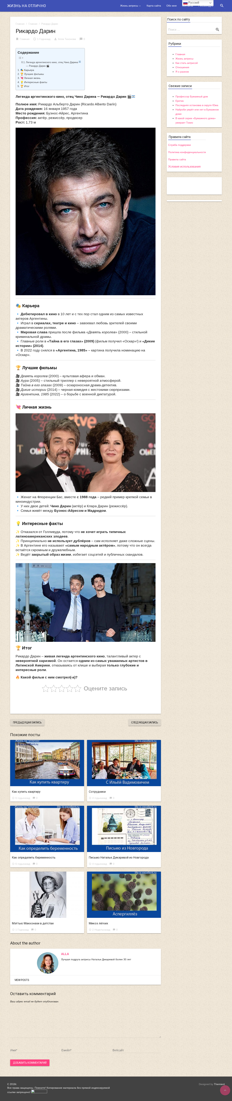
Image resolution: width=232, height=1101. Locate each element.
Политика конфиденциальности (187, 152)
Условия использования (184, 166)
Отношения (182, 67)
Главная (20, 23)
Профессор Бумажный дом (191, 96)
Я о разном (182, 71)
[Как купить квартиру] (47, 763)
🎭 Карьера (27, 70)
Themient (219, 1084)
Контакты (187, 5)
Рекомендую (205, 5)
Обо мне (171, 5)
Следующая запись (144, 722)
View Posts (21, 980)
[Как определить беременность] (47, 829)
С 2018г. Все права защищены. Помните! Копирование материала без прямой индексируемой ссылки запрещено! (58, 1088)
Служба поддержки (179, 144)
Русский (193, 2)
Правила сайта (177, 159)
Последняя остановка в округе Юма (196, 105)
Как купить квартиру (26, 791)
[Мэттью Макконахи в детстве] (47, 895)
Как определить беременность (33, 857)
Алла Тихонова (67, 39)
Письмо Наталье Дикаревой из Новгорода (119, 857)
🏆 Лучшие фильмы (32, 74)
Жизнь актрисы (129, 5)
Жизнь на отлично (26, 6)
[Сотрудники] (124, 763)
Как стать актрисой (186, 62)
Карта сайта (154, 5)
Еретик (179, 100)
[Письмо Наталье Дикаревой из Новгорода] (124, 829)
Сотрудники (97, 791)
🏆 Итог (24, 86)
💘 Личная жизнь (30, 78)
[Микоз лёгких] (124, 895)
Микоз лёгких (98, 923)
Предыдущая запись (27, 722)
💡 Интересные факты (33, 82)
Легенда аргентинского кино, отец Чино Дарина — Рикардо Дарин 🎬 (52, 64)
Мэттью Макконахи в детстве (33, 923)
